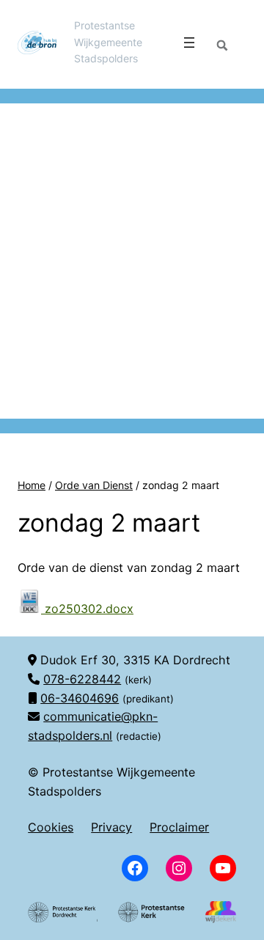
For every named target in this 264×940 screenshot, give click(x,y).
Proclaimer (179, 827)
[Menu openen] (189, 42)
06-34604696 (79, 698)
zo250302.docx (87, 608)
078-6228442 (82, 679)
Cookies (50, 827)
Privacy (111, 827)
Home (31, 485)
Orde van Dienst (94, 485)
